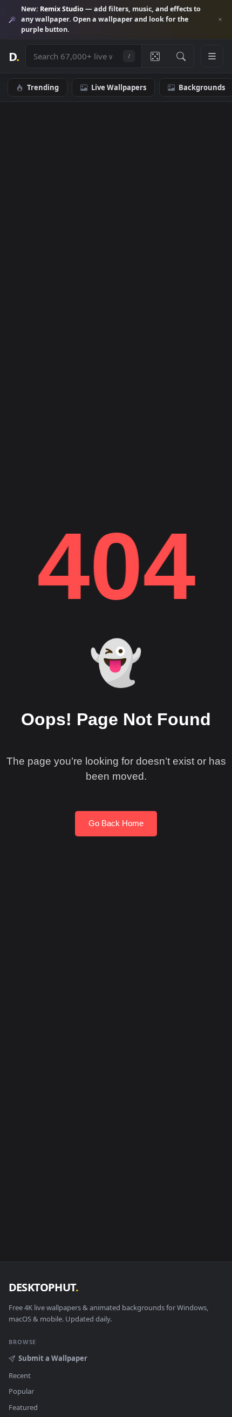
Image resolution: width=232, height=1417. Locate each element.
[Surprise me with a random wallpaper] (154, 56)
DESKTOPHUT (43, 1287)
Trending (43, 87)
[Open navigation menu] (212, 56)
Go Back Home (116, 823)
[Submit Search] (181, 56)
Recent (20, 1375)
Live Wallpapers (118, 87)
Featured (23, 1407)
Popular (21, 1391)
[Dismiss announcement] (220, 19)
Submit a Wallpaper (52, 1358)
